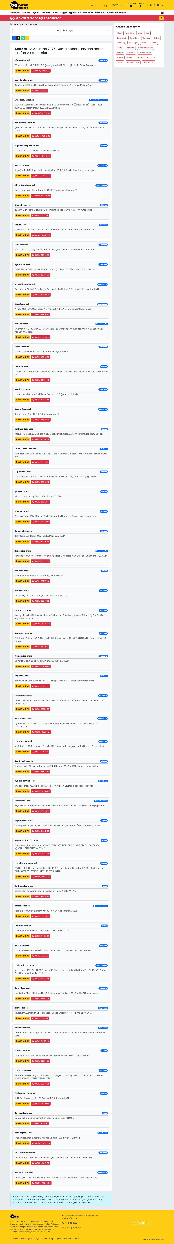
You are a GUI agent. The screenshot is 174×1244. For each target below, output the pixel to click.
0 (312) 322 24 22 (42, 709)
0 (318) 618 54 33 (42, 936)
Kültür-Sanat (85, 12)
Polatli (140, 57)
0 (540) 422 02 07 (42, 235)
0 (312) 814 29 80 (42, 439)
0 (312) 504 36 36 (42, 294)
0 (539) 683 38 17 (42, 70)
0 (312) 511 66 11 (41, 90)
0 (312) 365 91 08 (42, 482)
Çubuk (156, 38)
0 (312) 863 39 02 (42, 601)
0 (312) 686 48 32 (42, 916)
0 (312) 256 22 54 (42, 561)
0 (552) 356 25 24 (42, 732)
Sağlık (63, 12)
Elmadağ (121, 43)
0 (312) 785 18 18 (41, 956)
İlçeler (36, 12)
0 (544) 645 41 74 (42, 136)
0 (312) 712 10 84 (41, 1123)
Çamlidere (134, 38)
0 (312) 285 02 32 (42, 255)
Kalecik (120, 52)
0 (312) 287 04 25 (42, 998)
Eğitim (72, 12)
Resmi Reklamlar (116, 12)
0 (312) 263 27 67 (42, 771)
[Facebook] (130, 1223)
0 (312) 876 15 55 (42, 896)
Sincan (120, 62)
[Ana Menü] (162, 12)
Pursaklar (151, 57)
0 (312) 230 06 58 (42, 275)
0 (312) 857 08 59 (42, 1103)
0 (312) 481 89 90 (42, 400)
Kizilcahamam (144, 52)
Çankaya (146, 38)
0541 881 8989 (71, 1223)
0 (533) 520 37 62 (42, 175)
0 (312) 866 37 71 (42, 1084)
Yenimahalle (148, 62)
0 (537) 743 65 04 (42, 1183)
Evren (143, 43)
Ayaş (140, 33)
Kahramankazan (145, 47)
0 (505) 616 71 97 (42, 1163)
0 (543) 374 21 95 (42, 156)
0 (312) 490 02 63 (42, 357)
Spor (55, 12)
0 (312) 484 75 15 (42, 686)
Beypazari (121, 38)
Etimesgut (133, 43)
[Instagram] (139, 1223)
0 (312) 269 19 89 (42, 502)
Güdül (119, 47)
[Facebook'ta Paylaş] (14, 38)
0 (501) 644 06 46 (42, 195)
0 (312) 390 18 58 (42, 541)
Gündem (15, 12)
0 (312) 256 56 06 (42, 978)
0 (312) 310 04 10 (41, 646)
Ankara (26, 12)
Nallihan (130, 57)
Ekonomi (46, 12)
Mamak (120, 57)
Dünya (36, 1238)
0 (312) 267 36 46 (42, 380)
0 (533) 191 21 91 (41, 751)
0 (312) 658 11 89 (41, 1018)
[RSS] (147, 1223)
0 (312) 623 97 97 (42, 1061)
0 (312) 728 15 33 (42, 854)
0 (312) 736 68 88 (42, 811)
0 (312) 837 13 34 (42, 581)
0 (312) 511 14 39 (41, 215)
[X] (134, 1223)
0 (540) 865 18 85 (42, 113)
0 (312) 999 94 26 (42, 337)
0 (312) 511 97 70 (41, 462)
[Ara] (163, 5)
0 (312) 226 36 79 (42, 314)
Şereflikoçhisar (133, 62)
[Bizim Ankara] (19, 4)
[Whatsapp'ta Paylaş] (23, 38)
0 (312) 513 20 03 (42, 1041)
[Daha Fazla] (27, 38)
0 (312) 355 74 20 (42, 419)
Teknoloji (100, 12)
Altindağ (130, 33)
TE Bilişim (160, 1239)
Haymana (130, 47)
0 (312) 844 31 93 (42, 831)
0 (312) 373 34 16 (42, 521)
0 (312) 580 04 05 (42, 791)
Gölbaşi (153, 43)
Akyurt (120, 33)
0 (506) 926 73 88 (42, 876)
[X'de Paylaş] (18, 38)
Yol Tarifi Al (23, 70)
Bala (147, 33)
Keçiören (131, 52)
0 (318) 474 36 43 (42, 1143)
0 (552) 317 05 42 (42, 623)
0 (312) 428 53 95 (42, 666)
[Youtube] (143, 1223)
